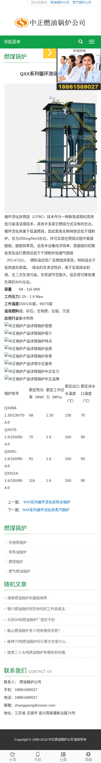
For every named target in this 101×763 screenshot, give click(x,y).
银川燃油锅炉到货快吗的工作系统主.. (37, 609)
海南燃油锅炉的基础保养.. (28, 598)
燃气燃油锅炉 (19, 571)
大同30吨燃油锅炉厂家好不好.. (32, 620)
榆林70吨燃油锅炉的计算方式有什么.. (37, 641)
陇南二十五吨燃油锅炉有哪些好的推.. (37, 652)
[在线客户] (49, 52)
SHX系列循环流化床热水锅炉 (46, 502)
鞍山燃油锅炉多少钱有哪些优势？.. (35, 630)
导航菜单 (12, 42)
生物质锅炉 (18, 542)
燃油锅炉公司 (60, 2)
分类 (63, 760)
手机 (37, 760)
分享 (12, 760)
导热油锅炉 (18, 552)
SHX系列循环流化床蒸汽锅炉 (45, 510)
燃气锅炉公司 (82, 2)
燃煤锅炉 (16, 562)
